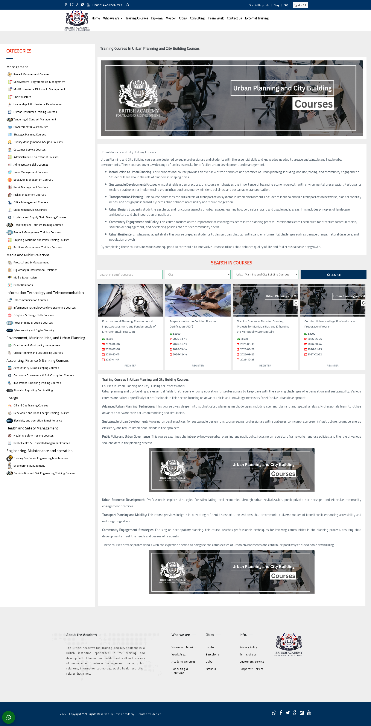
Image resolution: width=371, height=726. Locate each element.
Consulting (197, 18)
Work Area (179, 654)
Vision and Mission (184, 647)
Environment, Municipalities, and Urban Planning (45, 337)
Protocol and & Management (31, 262)
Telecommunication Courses (30, 300)
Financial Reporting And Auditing (33, 390)
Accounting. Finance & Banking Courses (37, 360)
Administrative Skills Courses (30, 164)
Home (96, 18)
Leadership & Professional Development (37, 104)
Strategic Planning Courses (29, 134)
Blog (276, 5)
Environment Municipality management (37, 345)
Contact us (234, 18)
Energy (12, 397)
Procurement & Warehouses (30, 127)
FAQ (286, 5)
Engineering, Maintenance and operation (39, 450)
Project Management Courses (31, 74)
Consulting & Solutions (180, 670)
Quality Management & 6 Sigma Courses (37, 142)
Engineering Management (29, 465)
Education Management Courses (33, 179)
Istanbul (211, 668)
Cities (183, 18)
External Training (257, 18)
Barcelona (212, 654)
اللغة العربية (300, 5)
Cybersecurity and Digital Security (33, 330)
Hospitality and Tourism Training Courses (38, 225)
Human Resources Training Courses (35, 112)
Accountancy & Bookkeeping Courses (36, 368)
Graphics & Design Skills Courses (33, 315)
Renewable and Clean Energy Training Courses (41, 413)
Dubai (209, 661)
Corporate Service (252, 668)
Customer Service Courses (29, 149)
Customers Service (252, 661)
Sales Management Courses (30, 172)
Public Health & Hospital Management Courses (41, 443)
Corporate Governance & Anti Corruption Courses (43, 375)
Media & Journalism (25, 277)
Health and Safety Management (32, 428)
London (211, 647)
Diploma (157, 18)
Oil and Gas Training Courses (30, 405)
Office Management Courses (30, 202)
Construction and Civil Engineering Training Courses (44, 473)
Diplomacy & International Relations (35, 270)
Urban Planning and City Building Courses (38, 352)
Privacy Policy (248, 647)
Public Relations (23, 285)
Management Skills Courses (30, 209)
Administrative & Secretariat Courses (35, 157)
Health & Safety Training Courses (33, 435)
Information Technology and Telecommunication (45, 292)
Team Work (216, 18)
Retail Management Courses (30, 187)
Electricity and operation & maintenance (37, 420)
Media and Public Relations (28, 254)
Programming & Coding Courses (33, 322)
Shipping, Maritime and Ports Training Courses (41, 240)
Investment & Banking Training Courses (37, 383)
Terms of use (248, 654)
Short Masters (22, 97)
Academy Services (183, 661)
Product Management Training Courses (37, 232)
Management (17, 66)
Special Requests (259, 5)
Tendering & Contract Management (34, 119)
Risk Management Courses (29, 194)
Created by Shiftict (149, 713)
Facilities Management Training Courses (37, 247)
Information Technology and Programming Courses (44, 307)
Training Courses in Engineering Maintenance (40, 458)
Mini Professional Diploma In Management (39, 89)
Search (335, 275)
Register (130, 365)
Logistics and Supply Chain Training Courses (39, 217)
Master (171, 18)
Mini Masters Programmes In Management (39, 82)
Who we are (111, 18)
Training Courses (136, 18)
